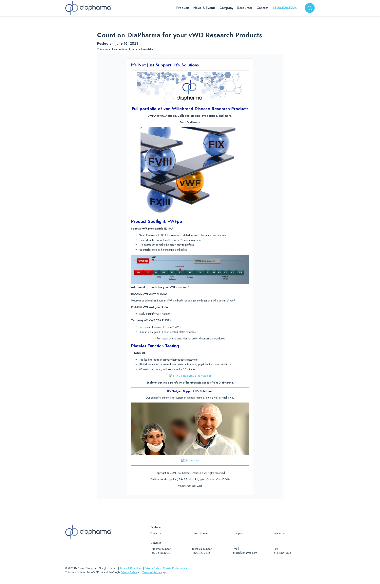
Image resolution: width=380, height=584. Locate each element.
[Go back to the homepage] (88, 8)
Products (155, 533)
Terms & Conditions (131, 568)
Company (238, 533)
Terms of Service (152, 572)
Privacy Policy (153, 568)
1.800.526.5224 (284, 8)
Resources (279, 533)
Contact (262, 8)
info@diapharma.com (245, 553)
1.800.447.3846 (201, 553)
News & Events (200, 533)
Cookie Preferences (175, 568)
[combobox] (310, 8)
